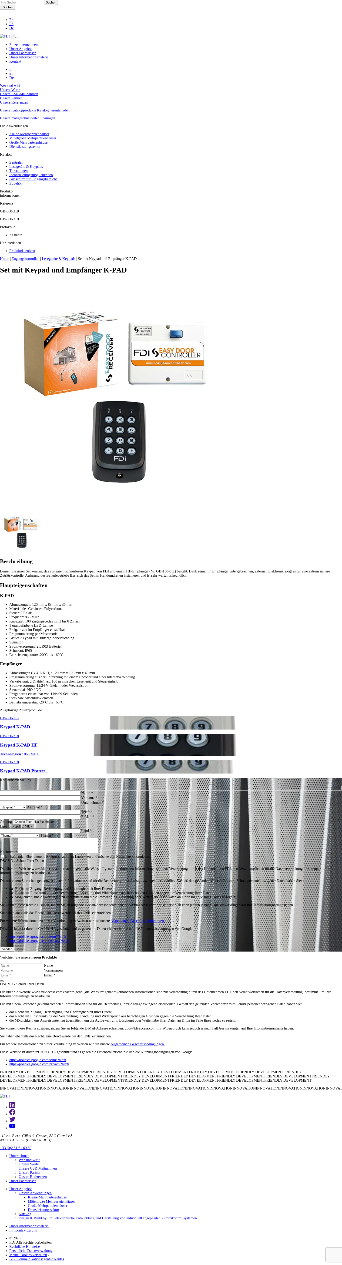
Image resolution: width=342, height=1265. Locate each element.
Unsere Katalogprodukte (18, 110)
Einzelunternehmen (23, 45)
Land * (86, 831)
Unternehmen (19, 1156)
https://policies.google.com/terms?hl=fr (37, 937)
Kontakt (15, 61)
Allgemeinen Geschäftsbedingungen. (138, 921)
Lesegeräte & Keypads (26, 166)
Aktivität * (35, 807)
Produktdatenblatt (22, 251)
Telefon (86, 812)
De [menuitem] (11, 78)
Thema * (47, 835)
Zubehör (15, 183)
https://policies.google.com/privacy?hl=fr (39, 941)
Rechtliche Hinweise (24, 1246)
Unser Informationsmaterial (29, 57)
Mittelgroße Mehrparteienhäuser (32, 138)
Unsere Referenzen (14, 102)
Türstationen (18, 171)
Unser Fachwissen (22, 53)
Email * (49, 975)
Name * (87, 793)
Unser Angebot (20, 49)
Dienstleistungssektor (24, 146)
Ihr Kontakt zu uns (23, 1230)
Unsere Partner (11, 98)
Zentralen (16, 162)
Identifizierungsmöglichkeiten (31, 175)
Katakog (25, 1214)
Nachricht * (8, 852)
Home (4, 259)
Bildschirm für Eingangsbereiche (33, 179)
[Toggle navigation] (17, 37)
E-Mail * (87, 817)
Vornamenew (54, 970)
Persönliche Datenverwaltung (31, 1251)
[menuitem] (11, 20)
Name (48, 965)
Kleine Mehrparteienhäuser (29, 134)
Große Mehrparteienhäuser (29, 142)
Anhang (6, 822)
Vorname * (89, 798)
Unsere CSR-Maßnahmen (19, 94)
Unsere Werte (10, 90)
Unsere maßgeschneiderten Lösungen (27, 118)
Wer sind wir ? (29, 1160)
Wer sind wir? (10, 85)
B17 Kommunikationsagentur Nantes (36, 1259)
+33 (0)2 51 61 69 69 (15, 1148)
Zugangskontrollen (25, 259)
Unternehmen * (92, 802)
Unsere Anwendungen (35, 1193)
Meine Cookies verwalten (28, 1255)
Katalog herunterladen (53, 110)
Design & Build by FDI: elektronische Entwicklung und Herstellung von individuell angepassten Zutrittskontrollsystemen (108, 1218)
